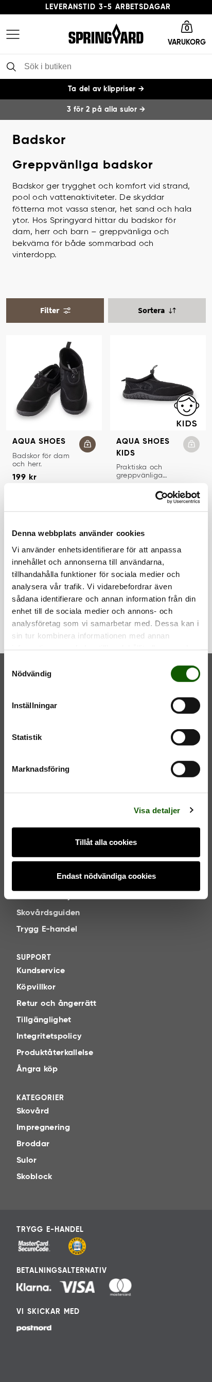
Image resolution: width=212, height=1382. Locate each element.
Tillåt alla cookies (106, 842)
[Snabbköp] (87, 444)
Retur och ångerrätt (56, 1004)
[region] (106, 109)
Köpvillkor (36, 987)
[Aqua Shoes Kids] (158, 382)
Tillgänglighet (43, 1020)
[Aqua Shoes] (54, 382)
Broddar (32, 1144)
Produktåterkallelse (54, 1053)
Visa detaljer (157, 810)
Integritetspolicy (48, 1037)
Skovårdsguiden (48, 913)
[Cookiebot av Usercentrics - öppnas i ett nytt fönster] (155, 497)
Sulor (26, 1161)
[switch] (185, 705)
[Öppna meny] (13, 34)
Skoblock (34, 1177)
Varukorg (187, 42)
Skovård (32, 1111)
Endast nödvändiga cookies (106, 876)
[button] (187, 34)
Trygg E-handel (46, 929)
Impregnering (43, 1128)
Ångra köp (37, 1069)
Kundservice (40, 971)
